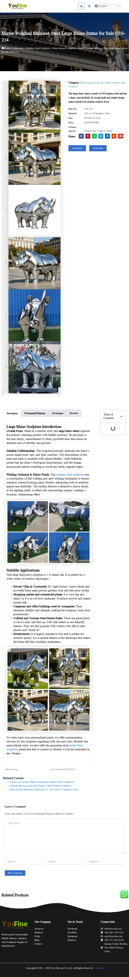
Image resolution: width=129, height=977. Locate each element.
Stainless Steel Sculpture (38, 48)
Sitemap (99, 968)
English (103, 6)
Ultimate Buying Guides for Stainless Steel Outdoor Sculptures (40, 785)
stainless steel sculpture (70, 474)
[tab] (12, 413)
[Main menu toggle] (81, 6)
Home (7, 48)
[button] (89, 6)
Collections (18, 48)
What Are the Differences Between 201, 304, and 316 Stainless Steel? (44, 789)
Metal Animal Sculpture (64, 48)
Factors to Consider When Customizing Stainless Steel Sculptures (42, 782)
